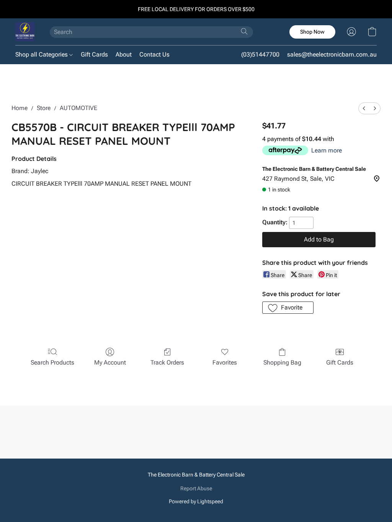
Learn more (326, 150)
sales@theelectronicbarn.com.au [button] (332, 54)
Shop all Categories (42, 54)
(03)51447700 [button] (260, 54)
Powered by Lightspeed (196, 501)
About (124, 54)
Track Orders (167, 362)
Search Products (52, 362)
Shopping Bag (282, 362)
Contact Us (154, 54)
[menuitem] (364, 108)
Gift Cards (94, 54)
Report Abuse (196, 488)
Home (19, 108)
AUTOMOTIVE (78, 108)
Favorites (224, 362)
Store (44, 108)
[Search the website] (244, 31)
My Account (110, 362)
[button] (24, 31)
